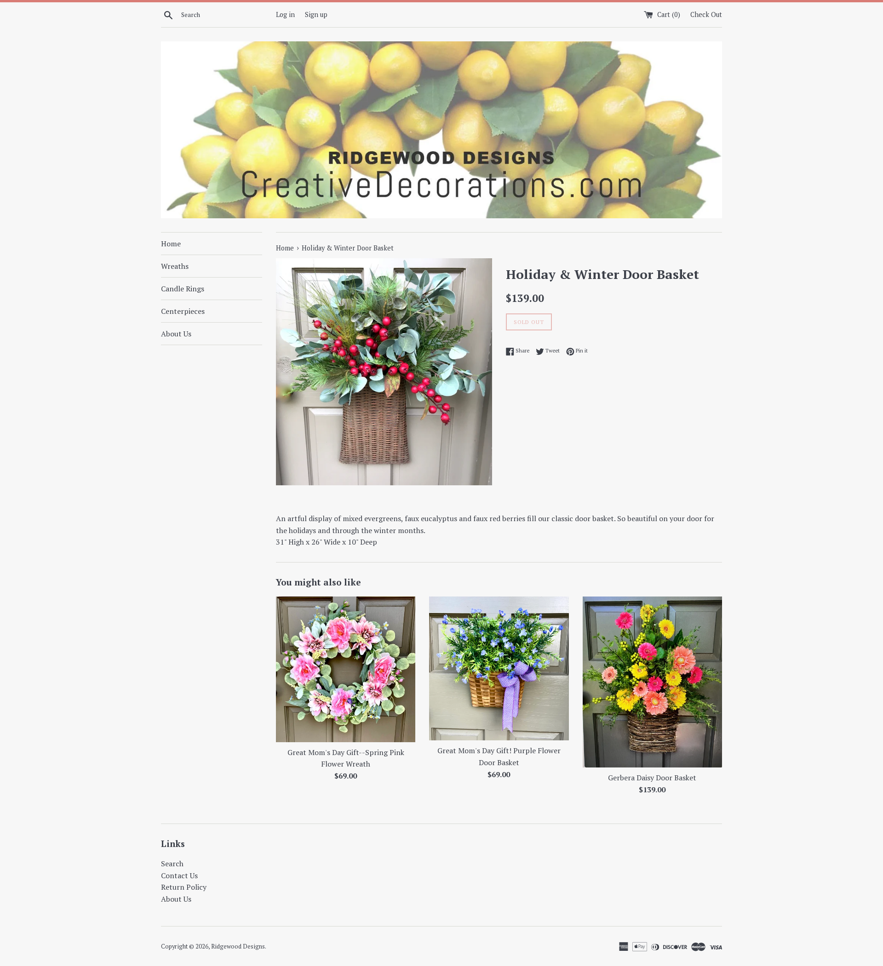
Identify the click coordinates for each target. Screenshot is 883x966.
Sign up (316, 14)
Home (171, 244)
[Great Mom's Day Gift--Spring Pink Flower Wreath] (345, 669)
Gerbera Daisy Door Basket (652, 778)
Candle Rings (182, 289)
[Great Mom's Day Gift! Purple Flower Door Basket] (498, 668)
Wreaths (175, 266)
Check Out (706, 14)
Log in (285, 14)
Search (172, 863)
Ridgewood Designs (238, 946)
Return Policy (183, 887)
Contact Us (179, 875)
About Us (176, 334)
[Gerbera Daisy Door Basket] (652, 682)
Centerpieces (183, 311)
